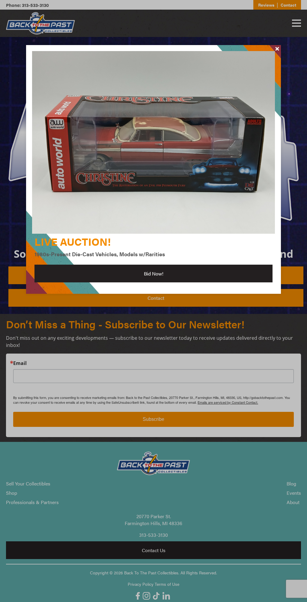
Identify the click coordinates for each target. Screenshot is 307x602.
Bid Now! (153, 273)
